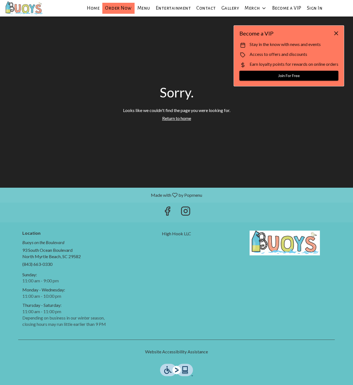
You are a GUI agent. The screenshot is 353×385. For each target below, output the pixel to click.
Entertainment (173, 8)
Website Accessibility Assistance (176, 351)
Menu (143, 8)
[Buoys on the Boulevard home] (29, 8)
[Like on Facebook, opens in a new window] (167, 212)
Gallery (230, 8)
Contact (206, 8)
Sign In (315, 8)
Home (93, 8)
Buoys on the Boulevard (285, 243)
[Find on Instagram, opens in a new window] (186, 212)
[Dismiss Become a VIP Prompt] (336, 33)
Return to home (176, 118)
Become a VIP (286, 8)
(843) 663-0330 (37, 264)
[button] (255, 8)
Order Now (118, 8)
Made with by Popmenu (103, 194)
